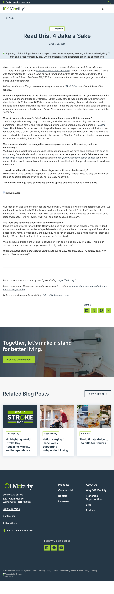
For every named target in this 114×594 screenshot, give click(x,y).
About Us (91, 484)
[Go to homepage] (14, 9)
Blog (88, 504)
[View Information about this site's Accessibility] (15, 575)
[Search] (102, 8)
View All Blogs (96, 393)
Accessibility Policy (68, 570)
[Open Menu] (109, 8)
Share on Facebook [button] (101, 310)
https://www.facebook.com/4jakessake (77, 157)
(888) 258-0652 (11, 508)
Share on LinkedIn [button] (87, 310)
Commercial (65, 490)
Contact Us (9, 516)
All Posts (10, 18)
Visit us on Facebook (54, 548)
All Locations (10, 523)
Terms (55, 570)
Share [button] (108, 310)
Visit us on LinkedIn (47, 548)
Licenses (63, 501)
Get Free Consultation (19, 359)
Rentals (62, 495)
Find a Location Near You (18, 2)
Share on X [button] (94, 310)
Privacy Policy (45, 570)
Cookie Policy (83, 570)
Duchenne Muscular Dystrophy (53, 70)
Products (63, 484)
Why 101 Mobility (96, 490)
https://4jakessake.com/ (17, 157)
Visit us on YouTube (61, 548)
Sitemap (94, 570)
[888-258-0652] (109, 2)
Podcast (91, 510)
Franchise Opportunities (94, 497)
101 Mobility (57, 28)
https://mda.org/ (66, 280)
